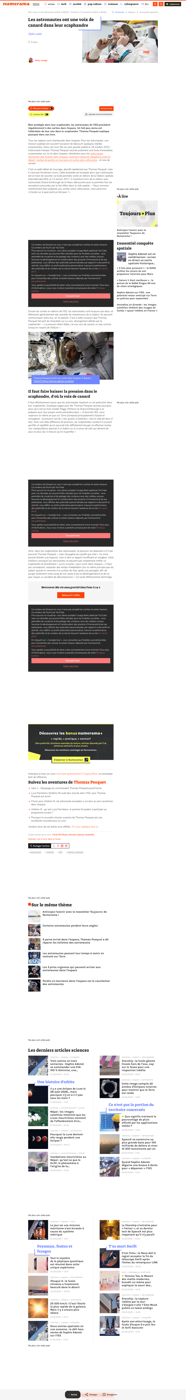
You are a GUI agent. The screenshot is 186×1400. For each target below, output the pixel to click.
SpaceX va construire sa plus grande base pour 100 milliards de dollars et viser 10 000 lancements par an (140, 1144)
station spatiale (75, 852)
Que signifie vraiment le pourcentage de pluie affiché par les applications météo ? (140, 1121)
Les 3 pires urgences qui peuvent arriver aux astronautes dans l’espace (72, 969)
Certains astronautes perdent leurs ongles (70, 925)
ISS (60, 852)
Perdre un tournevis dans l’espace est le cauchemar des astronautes (76, 982)
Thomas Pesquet (90, 782)
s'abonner (174, 4)
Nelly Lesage (41, 60)
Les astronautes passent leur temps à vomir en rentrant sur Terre (73, 955)
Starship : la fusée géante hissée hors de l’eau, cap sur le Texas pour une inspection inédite (138, 1065)
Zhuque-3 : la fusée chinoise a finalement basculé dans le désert (65, 1284)
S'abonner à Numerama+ (68, 759)
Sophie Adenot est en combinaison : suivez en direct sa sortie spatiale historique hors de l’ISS (142, 258)
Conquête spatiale (148, 12)
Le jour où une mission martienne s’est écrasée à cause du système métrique (67, 1230)
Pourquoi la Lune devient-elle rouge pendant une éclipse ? (66, 1137)
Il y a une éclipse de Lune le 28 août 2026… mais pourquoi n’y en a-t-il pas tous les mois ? (68, 1093)
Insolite (50, 852)
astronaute (35, 852)
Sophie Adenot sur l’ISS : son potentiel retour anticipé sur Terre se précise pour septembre (137, 295)
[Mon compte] (155, 4)
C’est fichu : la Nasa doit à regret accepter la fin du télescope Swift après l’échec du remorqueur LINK (140, 1257)
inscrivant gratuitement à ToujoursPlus (76, 773)
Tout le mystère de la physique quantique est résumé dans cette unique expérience (66, 1263)
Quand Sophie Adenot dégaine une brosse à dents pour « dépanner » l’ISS (140, 1165)
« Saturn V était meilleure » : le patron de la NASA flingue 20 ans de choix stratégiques (136, 283)
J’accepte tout (72, 295)
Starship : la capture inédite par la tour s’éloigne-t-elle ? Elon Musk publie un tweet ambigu (139, 1303)
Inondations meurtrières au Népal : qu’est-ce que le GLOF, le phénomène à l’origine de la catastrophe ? (68, 1161)
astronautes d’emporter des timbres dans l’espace (65, 155)
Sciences (119, 12)
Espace (131, 12)
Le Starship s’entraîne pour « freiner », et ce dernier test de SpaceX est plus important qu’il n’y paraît (139, 1230)
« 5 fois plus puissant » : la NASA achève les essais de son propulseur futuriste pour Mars (136, 271)
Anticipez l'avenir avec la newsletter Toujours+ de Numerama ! (75, 913)
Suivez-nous (106, 108)
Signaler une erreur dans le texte (44, 839)
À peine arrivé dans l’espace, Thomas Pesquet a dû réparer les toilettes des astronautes (76, 941)
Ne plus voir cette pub (39, 101)
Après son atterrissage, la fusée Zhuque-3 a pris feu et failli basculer (138, 1324)
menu (36, 3)
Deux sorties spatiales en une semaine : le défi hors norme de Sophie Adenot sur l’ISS (67, 1331)
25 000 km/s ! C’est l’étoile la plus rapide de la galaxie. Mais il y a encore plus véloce (68, 1308)
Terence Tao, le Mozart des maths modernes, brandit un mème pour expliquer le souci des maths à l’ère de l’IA (137, 1280)
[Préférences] (161, 4)
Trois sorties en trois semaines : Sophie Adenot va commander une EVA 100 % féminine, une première (67, 1065)
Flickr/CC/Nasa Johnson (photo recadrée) (54, 381)
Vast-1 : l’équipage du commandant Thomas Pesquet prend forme (66, 788)
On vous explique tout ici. (84, 826)
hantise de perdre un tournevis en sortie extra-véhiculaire (66, 160)
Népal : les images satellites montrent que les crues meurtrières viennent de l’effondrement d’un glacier (68, 1116)
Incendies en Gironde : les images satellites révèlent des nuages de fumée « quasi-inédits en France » (137, 307)
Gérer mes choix (71, 301)
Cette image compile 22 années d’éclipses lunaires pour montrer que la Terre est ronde (139, 1088)
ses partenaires (38, 281)
